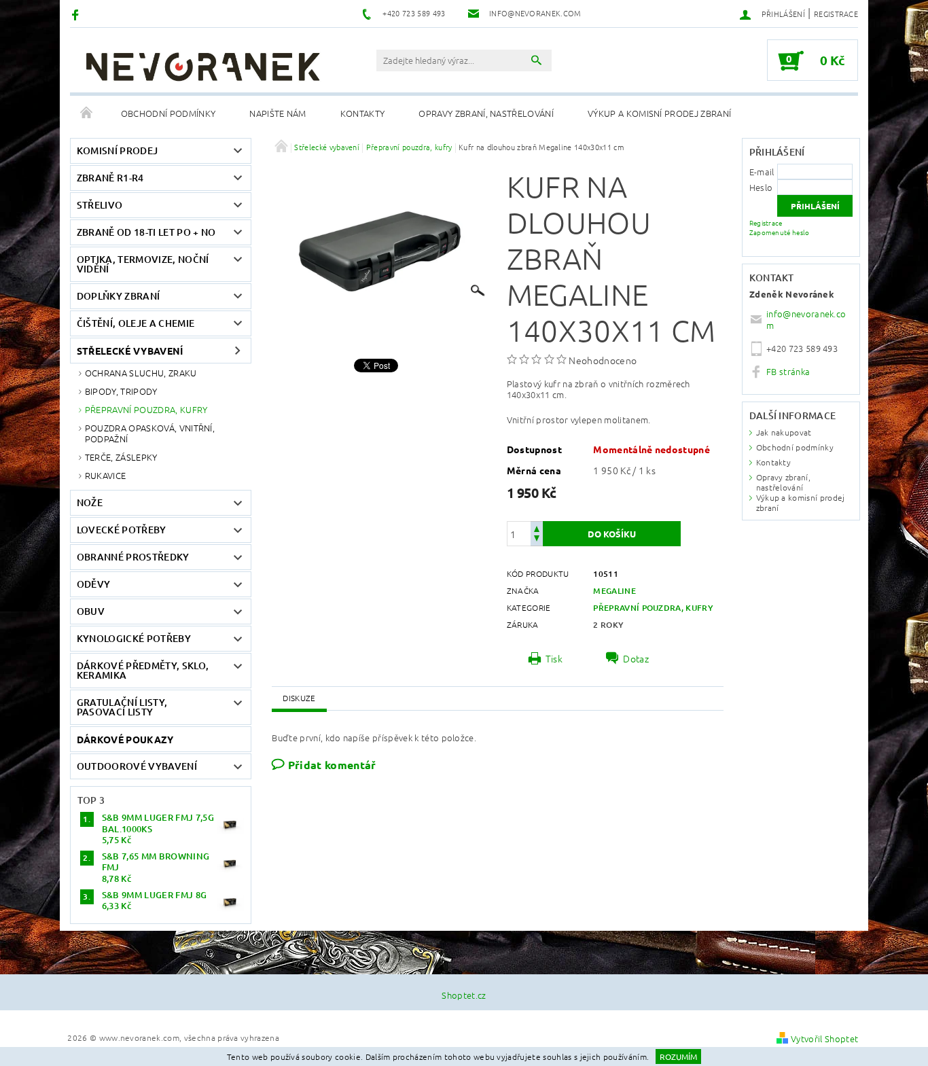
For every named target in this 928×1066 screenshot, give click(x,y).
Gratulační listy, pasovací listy (122, 707)
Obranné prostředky (133, 556)
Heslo (761, 187)
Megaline (614, 591)
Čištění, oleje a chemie (135, 323)
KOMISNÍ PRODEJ (117, 150)
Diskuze (299, 697)
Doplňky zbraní (118, 295)
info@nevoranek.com (806, 319)
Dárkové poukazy (125, 739)
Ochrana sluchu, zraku (141, 372)
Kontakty (362, 113)
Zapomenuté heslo (779, 232)
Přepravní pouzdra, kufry (146, 409)
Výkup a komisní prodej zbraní (659, 113)
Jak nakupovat (784, 432)
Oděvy (94, 584)
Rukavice (105, 475)
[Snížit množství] (537, 539)
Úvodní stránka (87, 113)
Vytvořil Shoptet (824, 1038)
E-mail (761, 171)
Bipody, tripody (121, 391)
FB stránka (788, 371)
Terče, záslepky (121, 456)
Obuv (91, 611)
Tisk (554, 658)
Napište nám (277, 113)
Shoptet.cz (464, 995)
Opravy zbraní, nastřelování (486, 113)
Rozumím (678, 1056)
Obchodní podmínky (168, 113)
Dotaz (636, 658)
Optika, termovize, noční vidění (143, 264)
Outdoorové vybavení (137, 766)
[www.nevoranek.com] (202, 67)
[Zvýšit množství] (537, 527)
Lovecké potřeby (121, 529)
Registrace (836, 13)
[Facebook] (77, 13)
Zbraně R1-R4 (110, 177)
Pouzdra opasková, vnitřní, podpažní (150, 433)
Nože (90, 502)
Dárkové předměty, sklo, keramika (143, 670)
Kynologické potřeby (134, 638)
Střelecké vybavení (130, 350)
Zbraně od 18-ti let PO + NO (146, 232)
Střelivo (100, 204)
